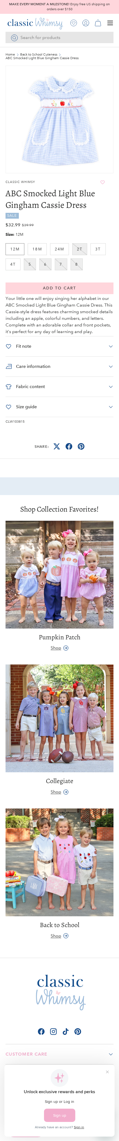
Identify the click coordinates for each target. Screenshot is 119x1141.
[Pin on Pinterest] (81, 446)
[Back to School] (59, 862)
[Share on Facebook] (69, 446)
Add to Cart (59, 288)
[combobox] (59, 37)
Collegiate (59, 780)
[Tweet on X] (57, 446)
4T (13, 264)
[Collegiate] (59, 718)
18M (37, 249)
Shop (56, 647)
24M (59, 249)
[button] (98, 23)
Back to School (59, 924)
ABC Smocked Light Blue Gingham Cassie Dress (42, 58)
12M (15, 249)
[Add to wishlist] (102, 182)
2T (79, 249)
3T (98, 249)
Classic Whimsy (20, 182)
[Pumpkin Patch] (59, 575)
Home (10, 54)
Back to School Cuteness (38, 54)
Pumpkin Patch (60, 637)
